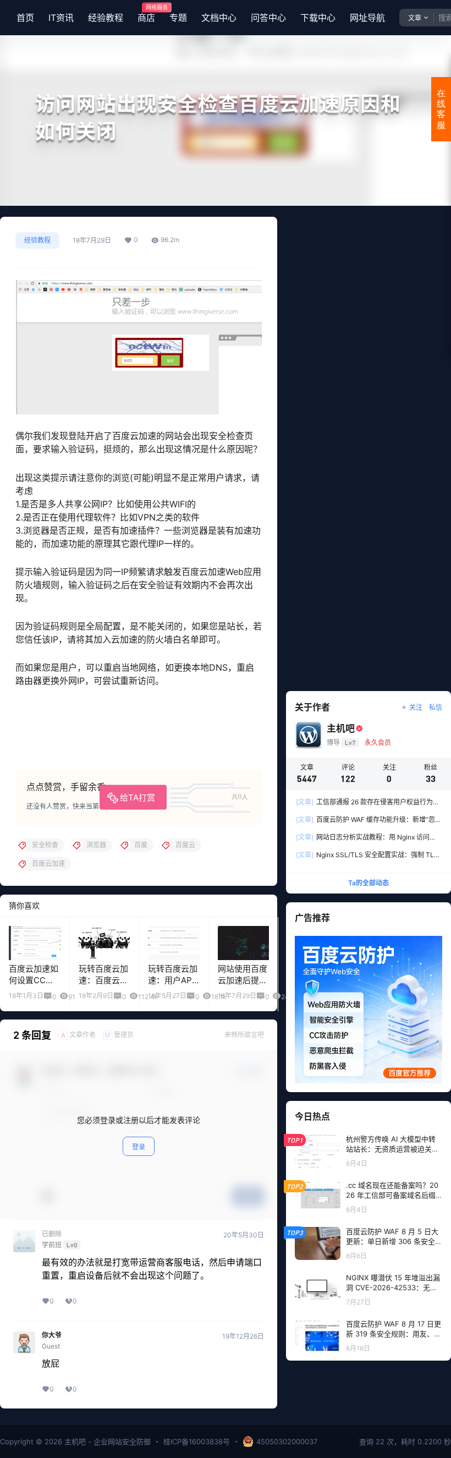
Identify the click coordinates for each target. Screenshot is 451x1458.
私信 (435, 707)
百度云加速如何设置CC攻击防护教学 (33, 980)
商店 (146, 14)
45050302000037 (286, 1441)
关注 (415, 707)
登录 (138, 1147)
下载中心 (318, 17)
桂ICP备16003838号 (196, 1441)
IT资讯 (61, 17)
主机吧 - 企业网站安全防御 (106, 1441)
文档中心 (219, 17)
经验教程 (105, 17)
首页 (25, 17)
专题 (178, 17)
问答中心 (268, 17)
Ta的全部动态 (368, 883)
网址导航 (367, 17)
